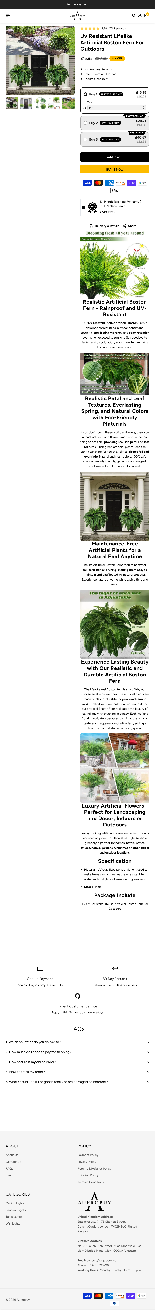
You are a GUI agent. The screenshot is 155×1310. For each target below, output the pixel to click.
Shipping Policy (88, 1175)
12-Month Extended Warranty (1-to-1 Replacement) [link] (122, 204)
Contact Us (13, 1162)
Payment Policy (88, 1155)
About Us (12, 1155)
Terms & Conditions (91, 1182)
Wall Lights (13, 1223)
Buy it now (114, 169)
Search (10, 1175)
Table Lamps (14, 1216)
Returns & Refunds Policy (94, 1168)
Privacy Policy (87, 1162)
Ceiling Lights (15, 1203)
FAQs (9, 1168)
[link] (92, 207)
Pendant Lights (16, 1210)
